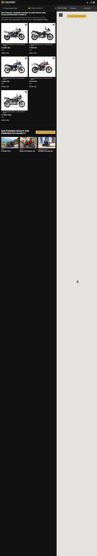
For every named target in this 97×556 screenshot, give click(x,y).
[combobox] (15, 8)
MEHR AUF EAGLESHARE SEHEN (45, 132)
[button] (14, 38)
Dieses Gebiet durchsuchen (77, 16)
